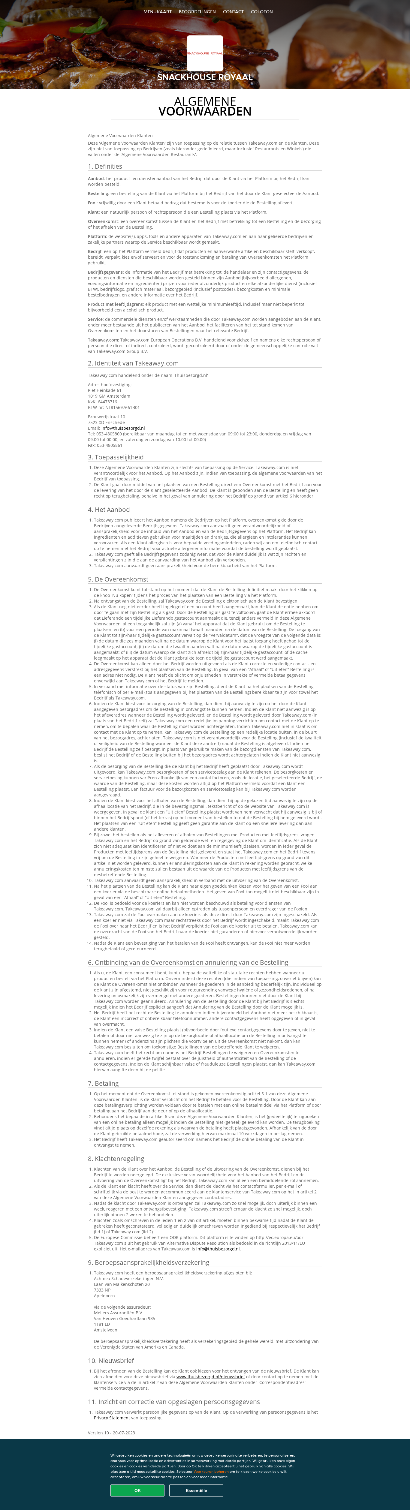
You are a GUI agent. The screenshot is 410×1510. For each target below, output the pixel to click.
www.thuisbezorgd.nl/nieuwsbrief (210, 1376)
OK (137, 1490)
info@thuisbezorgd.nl (123, 428)
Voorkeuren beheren (211, 1471)
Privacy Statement (112, 1418)
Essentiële (196, 1490)
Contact (233, 11)
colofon (262, 11)
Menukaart (157, 11)
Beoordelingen (197, 11)
